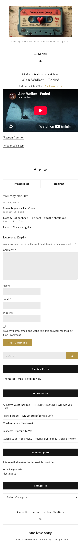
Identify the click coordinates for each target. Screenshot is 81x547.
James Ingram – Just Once (19, 208)
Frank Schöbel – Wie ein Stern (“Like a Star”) (28, 415)
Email (7, 299)
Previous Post (22, 183)
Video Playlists (54, 512)
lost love (53, 74)
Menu (42, 54)
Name (7, 285)
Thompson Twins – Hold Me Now (22, 378)
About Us (23, 512)
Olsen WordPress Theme (30, 539)
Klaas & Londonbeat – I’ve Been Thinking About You (34, 218)
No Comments (53, 86)
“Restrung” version (13, 137)
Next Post (59, 183)
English (38, 74)
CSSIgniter (60, 539)
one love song (40, 533)
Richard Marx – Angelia (17, 227)
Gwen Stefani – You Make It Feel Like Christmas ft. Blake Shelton (39, 438)
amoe (36, 512)
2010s (26, 74)
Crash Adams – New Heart (18, 423)
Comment (9, 249)
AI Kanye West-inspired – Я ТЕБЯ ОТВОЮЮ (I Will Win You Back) (37, 406)
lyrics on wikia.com (13, 145)
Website (8, 312)
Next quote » (10, 473)
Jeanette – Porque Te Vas (17, 430)
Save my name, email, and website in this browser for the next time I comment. (38, 332)
